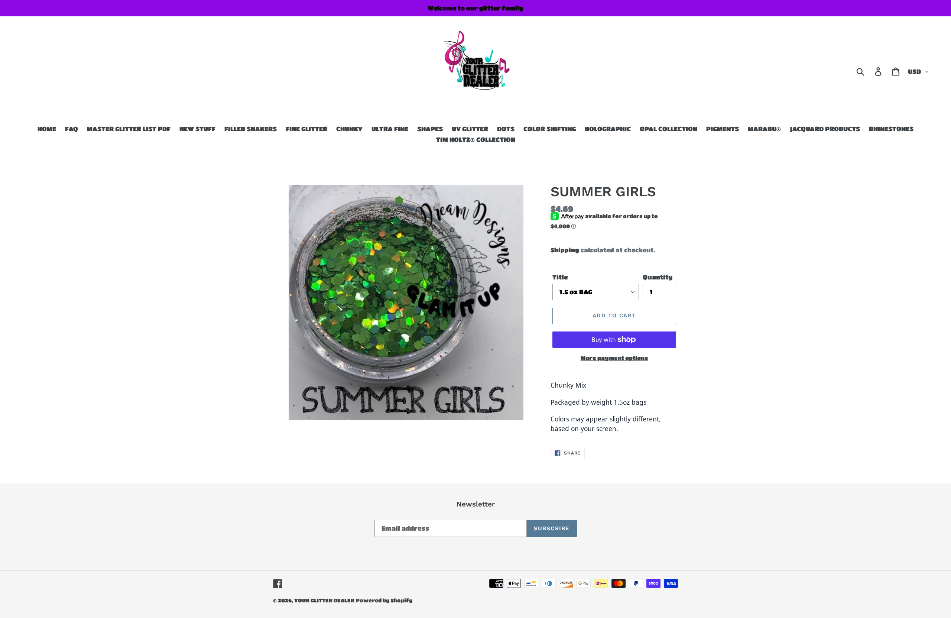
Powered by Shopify (384, 600)
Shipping (565, 249)
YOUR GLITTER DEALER (324, 600)
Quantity (657, 277)
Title (560, 277)
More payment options (614, 358)
